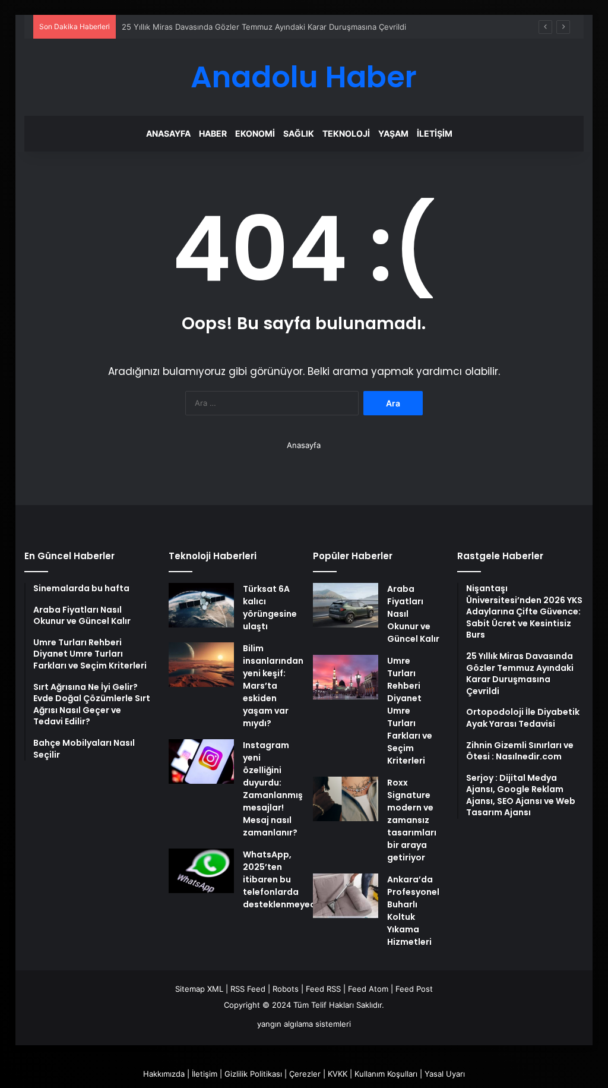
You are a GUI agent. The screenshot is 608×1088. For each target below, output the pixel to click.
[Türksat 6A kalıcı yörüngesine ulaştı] (201, 605)
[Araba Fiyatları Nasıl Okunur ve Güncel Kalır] (345, 605)
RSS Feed (247, 989)
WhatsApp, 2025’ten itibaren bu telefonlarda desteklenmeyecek (284, 879)
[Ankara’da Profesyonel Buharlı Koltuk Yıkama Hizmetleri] (345, 895)
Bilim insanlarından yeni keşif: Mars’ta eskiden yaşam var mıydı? (273, 685)
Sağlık (298, 133)
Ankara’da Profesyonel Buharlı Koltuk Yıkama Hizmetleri (413, 910)
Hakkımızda (164, 1073)
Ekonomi (255, 133)
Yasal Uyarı (445, 1073)
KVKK (337, 1073)
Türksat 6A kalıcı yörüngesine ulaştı (270, 607)
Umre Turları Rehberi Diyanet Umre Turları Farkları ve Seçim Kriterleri (409, 711)
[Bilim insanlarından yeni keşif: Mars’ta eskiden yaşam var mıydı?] (201, 664)
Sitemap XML (199, 989)
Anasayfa (168, 133)
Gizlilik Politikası (253, 1073)
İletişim (434, 133)
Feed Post (414, 989)
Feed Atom (368, 989)
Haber (213, 133)
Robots (286, 989)
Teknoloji (346, 133)
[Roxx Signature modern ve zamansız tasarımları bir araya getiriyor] (345, 799)
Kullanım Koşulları (385, 1073)
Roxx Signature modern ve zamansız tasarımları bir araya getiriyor (411, 820)
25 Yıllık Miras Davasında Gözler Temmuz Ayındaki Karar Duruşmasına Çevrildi (264, 26)
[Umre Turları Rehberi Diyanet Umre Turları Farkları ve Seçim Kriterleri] (345, 677)
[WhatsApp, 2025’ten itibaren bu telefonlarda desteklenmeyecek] (201, 871)
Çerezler (305, 1073)
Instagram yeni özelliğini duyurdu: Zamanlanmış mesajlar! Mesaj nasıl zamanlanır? (273, 788)
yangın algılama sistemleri (304, 1024)
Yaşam (393, 133)
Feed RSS (323, 989)
